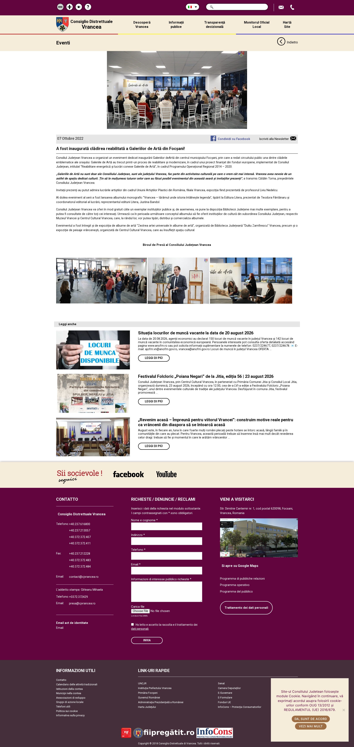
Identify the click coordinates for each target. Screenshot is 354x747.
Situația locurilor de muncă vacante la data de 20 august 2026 (195, 332)
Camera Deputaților (229, 688)
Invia (147, 640)
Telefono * (138, 550)
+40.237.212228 (79, 553)
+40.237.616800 (79, 524)
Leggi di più (154, 358)
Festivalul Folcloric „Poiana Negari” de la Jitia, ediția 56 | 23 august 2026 (205, 376)
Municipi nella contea (68, 693)
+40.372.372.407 (80, 537)
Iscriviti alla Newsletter (274, 139)
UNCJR (142, 683)
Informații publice (176, 24)
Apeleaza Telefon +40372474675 (293, 7)
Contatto (61, 679)
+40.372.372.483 (80, 560)
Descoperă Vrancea (142, 24)
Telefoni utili (63, 706)
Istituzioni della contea (69, 688)
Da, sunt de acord (311, 719)
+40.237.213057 (79, 530)
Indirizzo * (138, 535)
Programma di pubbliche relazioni (242, 578)
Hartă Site (287, 24)
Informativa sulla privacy (70, 715)
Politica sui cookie (67, 711)
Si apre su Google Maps (240, 566)
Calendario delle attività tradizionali (76, 684)
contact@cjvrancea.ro (84, 577)
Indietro (292, 42)
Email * (136, 564)
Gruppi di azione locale (69, 702)
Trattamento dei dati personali (246, 608)
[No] (344, 710)
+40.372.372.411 (80, 543)
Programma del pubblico (236, 591)
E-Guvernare (225, 692)
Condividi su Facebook (234, 139)
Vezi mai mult (311, 726)
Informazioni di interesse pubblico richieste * (161, 579)
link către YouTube (166, 477)
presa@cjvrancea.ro (82, 603)
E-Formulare (225, 697)
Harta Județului (147, 706)
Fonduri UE (224, 702)
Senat (221, 683)
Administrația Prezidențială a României (160, 702)
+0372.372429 (78, 597)
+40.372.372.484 (80, 566)
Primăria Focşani (148, 692)
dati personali (140, 628)
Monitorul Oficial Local (256, 24)
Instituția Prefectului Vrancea (154, 688)
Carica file (137, 606)
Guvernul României (149, 697)
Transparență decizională (214, 24)
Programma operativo (235, 585)
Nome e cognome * (144, 520)
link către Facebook (128, 477)
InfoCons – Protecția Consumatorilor (239, 706)
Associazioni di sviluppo (70, 697)
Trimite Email (282, 7)
